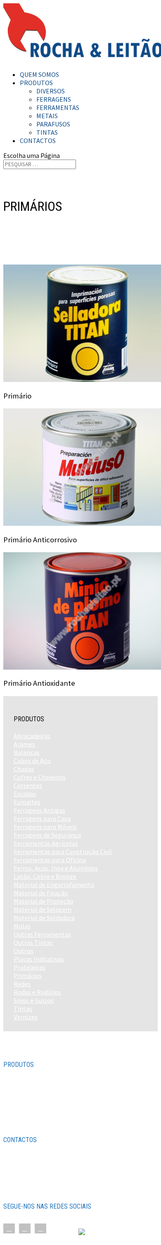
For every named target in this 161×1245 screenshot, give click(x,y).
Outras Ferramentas (42, 934)
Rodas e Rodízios (37, 992)
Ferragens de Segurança (47, 835)
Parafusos (53, 124)
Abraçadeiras (32, 736)
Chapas (24, 769)
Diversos (50, 91)
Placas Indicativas (39, 959)
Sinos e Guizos (34, 1000)
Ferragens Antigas (39, 810)
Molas (22, 926)
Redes (22, 984)
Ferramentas (57, 107)
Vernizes (26, 1017)
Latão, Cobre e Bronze (45, 876)
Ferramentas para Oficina (50, 860)
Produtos (36, 83)
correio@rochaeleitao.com (50, 1189)
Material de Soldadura (44, 917)
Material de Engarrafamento (54, 884)
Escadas (25, 793)
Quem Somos (39, 74)
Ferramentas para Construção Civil (63, 851)
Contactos (38, 140)
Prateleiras (29, 967)
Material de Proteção (43, 901)
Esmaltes (27, 802)
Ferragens (53, 99)
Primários (28, 975)
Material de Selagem (42, 909)
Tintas (47, 132)
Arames (24, 744)
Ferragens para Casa (42, 818)
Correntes (28, 785)
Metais (47, 116)
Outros (23, 951)
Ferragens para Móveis (45, 827)
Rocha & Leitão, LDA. (49, 1232)
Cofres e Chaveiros (40, 777)
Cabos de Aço (32, 760)
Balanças (27, 752)
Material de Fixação (41, 893)
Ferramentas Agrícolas (46, 843)
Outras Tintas (33, 942)
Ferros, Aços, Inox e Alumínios (56, 868)
